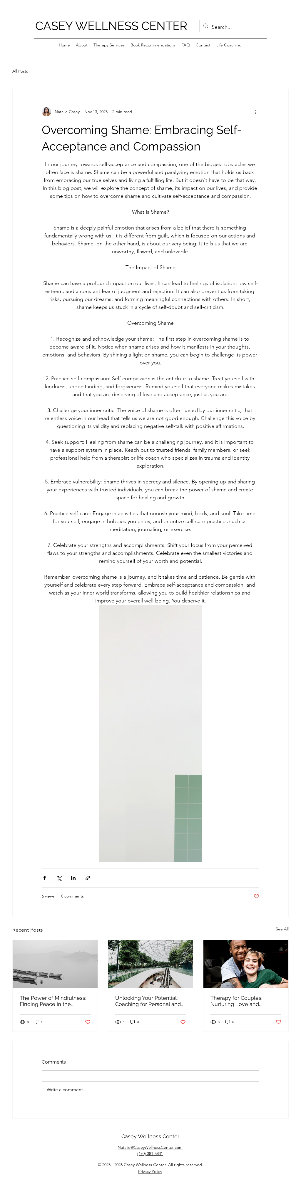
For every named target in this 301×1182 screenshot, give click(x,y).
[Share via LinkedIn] (73, 878)
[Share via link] (88, 878)
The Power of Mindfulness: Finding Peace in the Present (53, 1001)
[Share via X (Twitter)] (59, 878)
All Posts (20, 71)
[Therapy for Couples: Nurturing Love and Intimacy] (245, 964)
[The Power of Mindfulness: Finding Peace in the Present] (55, 964)
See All (282, 929)
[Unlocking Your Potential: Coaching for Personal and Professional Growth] (150, 964)
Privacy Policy (150, 1171)
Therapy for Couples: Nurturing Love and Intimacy (236, 1001)
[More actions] (255, 111)
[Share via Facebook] (44, 878)
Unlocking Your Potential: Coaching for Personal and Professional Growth (148, 1001)
